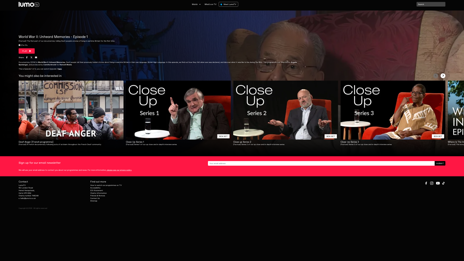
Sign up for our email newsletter (40, 163)
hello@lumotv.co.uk (28, 198)
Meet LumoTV (229, 4)
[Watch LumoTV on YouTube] (438, 183)
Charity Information (98, 193)
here (60, 69)
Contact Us (95, 198)
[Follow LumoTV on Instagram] (432, 183)
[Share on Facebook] (27, 57)
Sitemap (93, 201)
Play (24, 51)
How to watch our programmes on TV (106, 185)
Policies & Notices (97, 195)
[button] (435, 75)
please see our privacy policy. (119, 170)
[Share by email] (36, 57)
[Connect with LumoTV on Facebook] (426, 183)
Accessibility (95, 188)
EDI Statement (96, 190)
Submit (440, 163)
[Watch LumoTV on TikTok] (443, 183)
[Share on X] (31, 57)
